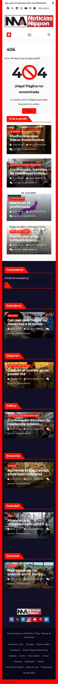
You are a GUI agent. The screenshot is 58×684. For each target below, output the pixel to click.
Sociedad (30, 644)
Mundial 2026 (29, 673)
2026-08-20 (16, 329)
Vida (10, 516)
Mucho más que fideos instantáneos (27, 138)
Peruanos (12, 566)
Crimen (22, 656)
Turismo (40, 661)
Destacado (15, 165)
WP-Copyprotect (32, 682)
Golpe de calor (17, 198)
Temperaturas (46, 667)
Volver (29, 111)
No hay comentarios (25, 149)
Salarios (12, 466)
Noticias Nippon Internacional (35, 650)
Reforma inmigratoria (31, 165)
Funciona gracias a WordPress (20, 633)
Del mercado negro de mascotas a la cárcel (27, 322)
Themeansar (29, 637)
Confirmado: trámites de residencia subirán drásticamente (28, 173)
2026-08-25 (18, 145)
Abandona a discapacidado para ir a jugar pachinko (27, 524)
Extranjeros (15, 650)
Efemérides (15, 131)
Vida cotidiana (34, 656)
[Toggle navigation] (29, 35)
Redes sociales (43, 644)
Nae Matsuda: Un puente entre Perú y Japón (25, 574)
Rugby (27, 366)
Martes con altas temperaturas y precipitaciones (24, 240)
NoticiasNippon (37, 145)
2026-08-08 (16, 379)
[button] (49, 34)
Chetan (20, 682)
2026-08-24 (16, 529)
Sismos (46, 656)
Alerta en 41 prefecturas (20, 205)
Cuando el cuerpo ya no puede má (28, 372)
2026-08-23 (16, 479)
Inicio (7, 58)
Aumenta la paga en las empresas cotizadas (28, 472)
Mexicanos (12, 315)
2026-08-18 (16, 579)
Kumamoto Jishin (15, 644)
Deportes (13, 656)
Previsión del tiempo (20, 232)
